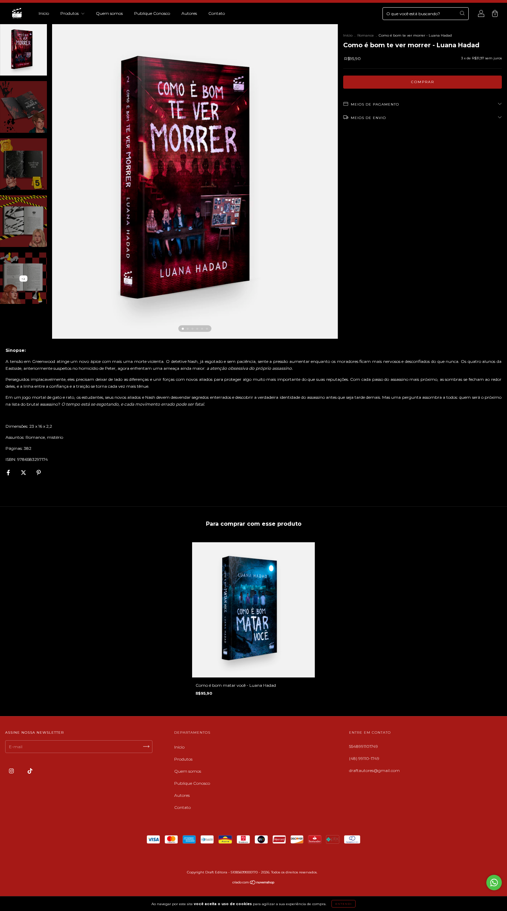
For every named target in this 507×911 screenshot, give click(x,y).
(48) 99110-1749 (364, 758)
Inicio (44, 13)
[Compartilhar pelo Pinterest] (38, 472)
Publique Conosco (152, 13)
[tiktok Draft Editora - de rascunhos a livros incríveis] (30, 770)
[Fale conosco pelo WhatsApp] (494, 882)
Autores (189, 13)
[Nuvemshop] (253, 883)
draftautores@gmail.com (374, 770)
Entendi (343, 903)
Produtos (70, 13)
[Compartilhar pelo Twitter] (24, 472)
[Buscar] (462, 13)
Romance (365, 35)
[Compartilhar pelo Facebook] (9, 472)
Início (347, 35)
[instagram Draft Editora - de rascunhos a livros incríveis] (12, 770)
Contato (216, 13)
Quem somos (109, 13)
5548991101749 (363, 746)
